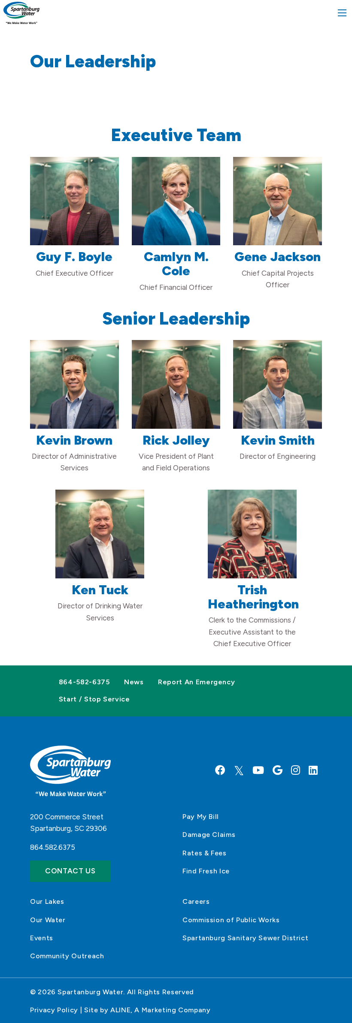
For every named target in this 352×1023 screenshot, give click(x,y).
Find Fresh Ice (206, 871)
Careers (195, 901)
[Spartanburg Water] (21, 12)
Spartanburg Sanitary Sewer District (245, 938)
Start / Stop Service (94, 699)
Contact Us (70, 871)
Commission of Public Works (231, 920)
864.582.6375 (52, 847)
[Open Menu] (342, 12)
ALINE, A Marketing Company (160, 1010)
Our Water (48, 920)
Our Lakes (47, 901)
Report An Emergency (196, 682)
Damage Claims (208, 834)
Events (41, 938)
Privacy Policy (54, 1010)
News (134, 682)
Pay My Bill (200, 816)
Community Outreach (67, 956)
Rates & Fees (204, 853)
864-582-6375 (84, 682)
